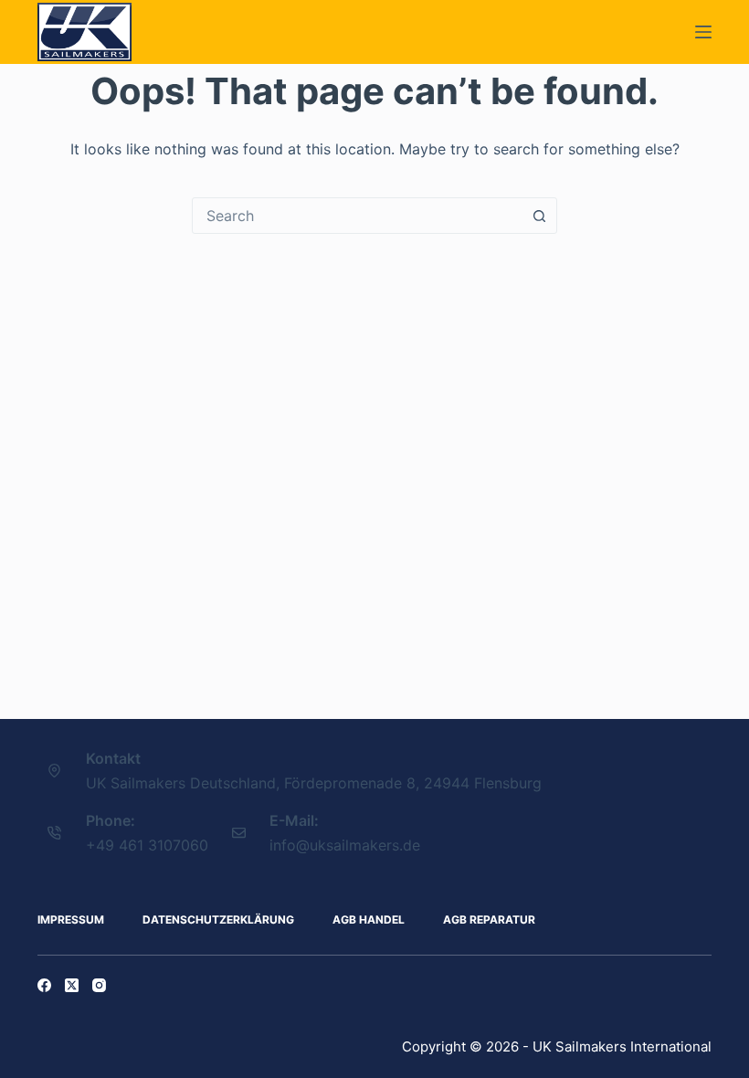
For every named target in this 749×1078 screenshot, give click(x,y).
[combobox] (357, 215)
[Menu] (703, 32)
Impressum (70, 919)
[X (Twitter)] (72, 985)
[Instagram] (99, 985)
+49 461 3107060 (147, 845)
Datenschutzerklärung (218, 919)
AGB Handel (368, 919)
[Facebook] (44, 985)
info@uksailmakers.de (344, 845)
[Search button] (539, 215)
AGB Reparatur (489, 919)
